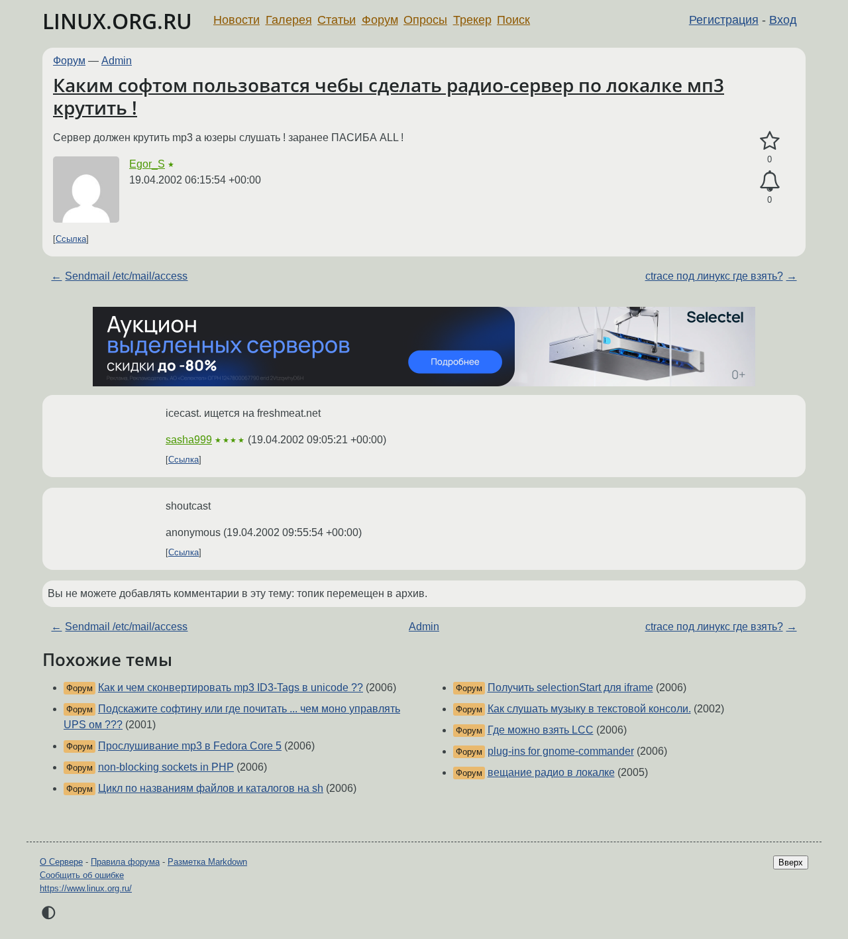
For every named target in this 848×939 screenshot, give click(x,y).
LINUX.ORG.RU (117, 21)
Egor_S (147, 164)
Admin (116, 60)
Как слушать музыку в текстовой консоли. (589, 708)
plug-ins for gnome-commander (561, 751)
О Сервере (61, 862)
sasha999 (189, 439)
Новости (236, 20)
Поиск (513, 20)
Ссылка (71, 239)
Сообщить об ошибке (82, 875)
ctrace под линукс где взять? (714, 276)
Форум (380, 20)
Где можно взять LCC (541, 730)
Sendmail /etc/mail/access (126, 276)
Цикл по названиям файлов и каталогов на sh (210, 788)
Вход (783, 20)
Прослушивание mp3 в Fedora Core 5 (190, 745)
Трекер (472, 20)
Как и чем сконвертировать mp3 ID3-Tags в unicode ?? (230, 687)
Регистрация (724, 20)
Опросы (425, 20)
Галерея (289, 20)
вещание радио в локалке (551, 772)
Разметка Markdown (207, 862)
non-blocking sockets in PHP (166, 767)
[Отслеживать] (769, 181)
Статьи (336, 20)
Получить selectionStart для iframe (570, 687)
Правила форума (125, 862)
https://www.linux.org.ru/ (86, 888)
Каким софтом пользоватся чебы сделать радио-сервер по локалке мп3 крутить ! (388, 96)
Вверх (790, 862)
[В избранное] (769, 141)
